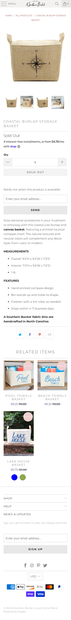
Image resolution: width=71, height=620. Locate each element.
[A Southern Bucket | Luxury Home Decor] (35, 4)
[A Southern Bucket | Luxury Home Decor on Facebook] (25, 565)
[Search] (57, 4)
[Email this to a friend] (50, 335)
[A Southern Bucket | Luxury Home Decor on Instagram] (32, 565)
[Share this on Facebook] (30, 335)
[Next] (65, 57)
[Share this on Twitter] (20, 335)
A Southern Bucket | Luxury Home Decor (35, 608)
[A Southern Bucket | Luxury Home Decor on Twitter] (45, 565)
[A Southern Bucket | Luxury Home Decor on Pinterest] (38, 565)
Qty (6, 154)
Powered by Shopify (15, 611)
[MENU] (2, 4)
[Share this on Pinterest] (40, 335)
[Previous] (6, 57)
